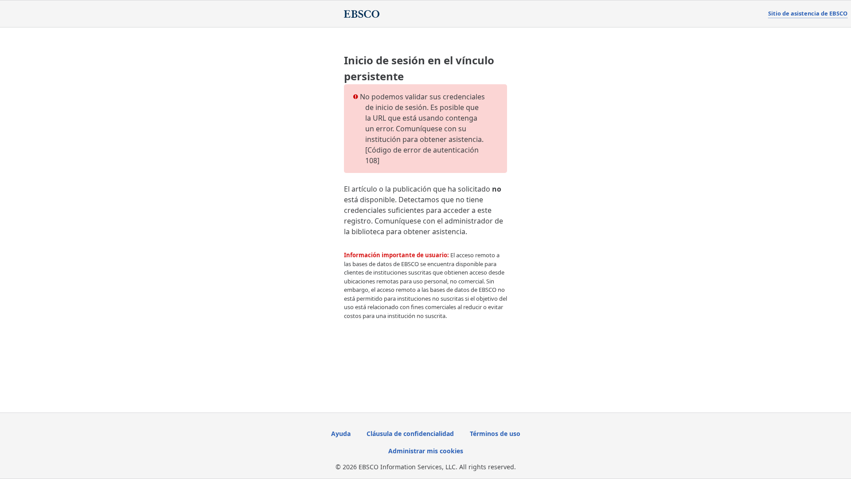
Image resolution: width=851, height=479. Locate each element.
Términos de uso (495, 433)
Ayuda (341, 433)
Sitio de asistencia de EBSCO (807, 13)
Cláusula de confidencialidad (410, 433)
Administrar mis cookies (425, 451)
